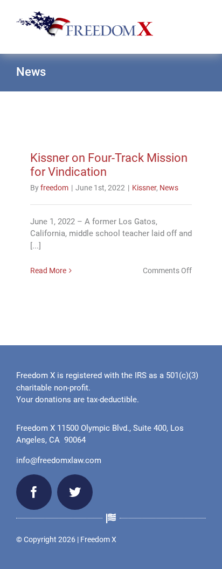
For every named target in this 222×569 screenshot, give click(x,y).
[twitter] (75, 492)
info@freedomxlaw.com (58, 460)
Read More (48, 270)
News (168, 187)
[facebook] (34, 492)
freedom (54, 187)
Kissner (144, 187)
